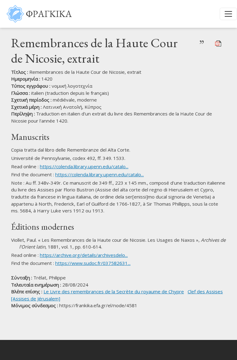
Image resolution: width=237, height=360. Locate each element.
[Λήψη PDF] (218, 43)
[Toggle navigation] (228, 14)
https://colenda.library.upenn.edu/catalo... (84, 166)
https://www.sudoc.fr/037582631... (93, 263)
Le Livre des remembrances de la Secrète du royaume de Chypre (114, 291)
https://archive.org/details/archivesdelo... (84, 255)
